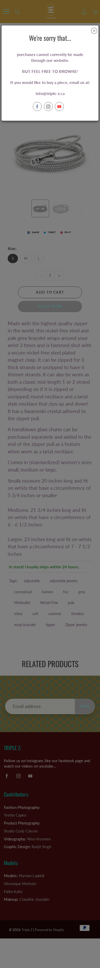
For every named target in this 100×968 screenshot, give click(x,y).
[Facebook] (37, 106)
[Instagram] (48, 106)
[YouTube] (59, 106)
